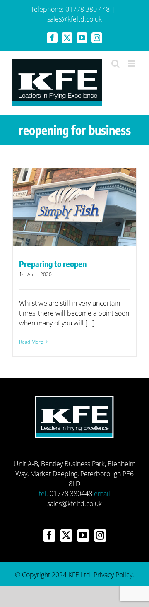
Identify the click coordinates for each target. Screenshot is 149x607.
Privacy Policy (113, 574)
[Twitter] (66, 535)
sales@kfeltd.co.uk (74, 19)
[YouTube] (83, 535)
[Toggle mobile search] (115, 63)
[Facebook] (49, 535)
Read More (31, 341)
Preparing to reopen (53, 263)
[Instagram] (100, 535)
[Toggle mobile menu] (132, 63)
